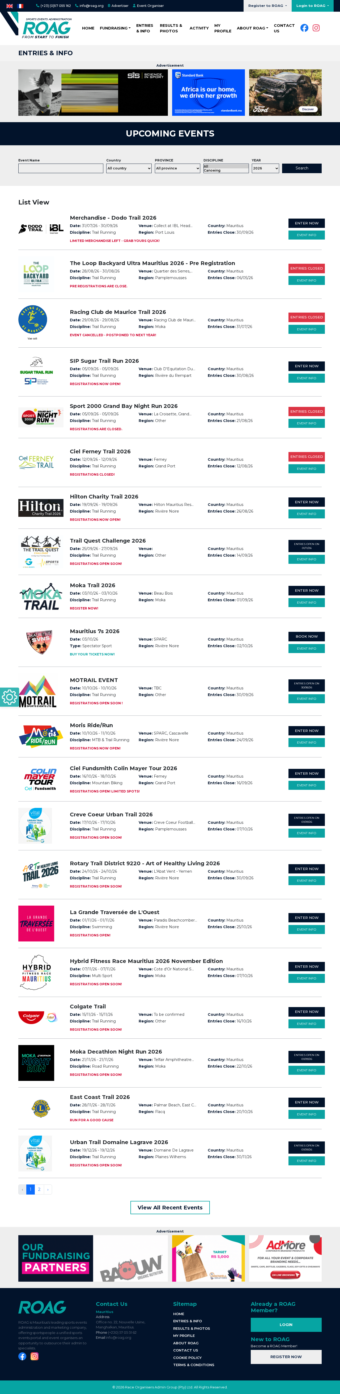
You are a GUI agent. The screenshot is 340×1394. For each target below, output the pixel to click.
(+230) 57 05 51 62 (122, 1332)
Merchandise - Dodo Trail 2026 (113, 218)
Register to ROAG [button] (266, 5)
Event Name (29, 160)
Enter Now (307, 223)
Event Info (306, 235)
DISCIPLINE (213, 160)
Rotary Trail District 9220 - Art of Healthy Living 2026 (145, 863)
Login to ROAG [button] (311, 5)
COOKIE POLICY (187, 1357)
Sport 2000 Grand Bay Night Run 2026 (124, 406)
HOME (88, 28)
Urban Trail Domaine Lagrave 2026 (119, 1142)
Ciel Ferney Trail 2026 (100, 451)
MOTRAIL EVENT (94, 680)
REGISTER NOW (286, 1356)
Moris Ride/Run (91, 725)
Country (113, 160)
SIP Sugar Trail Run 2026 (104, 361)
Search (302, 168)
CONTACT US (284, 28)
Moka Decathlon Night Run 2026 (116, 1051)
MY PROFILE (222, 28)
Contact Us (112, 1304)
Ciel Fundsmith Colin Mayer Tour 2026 (123, 768)
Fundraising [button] (114, 28)
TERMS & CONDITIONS (193, 1365)
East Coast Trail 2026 (100, 1097)
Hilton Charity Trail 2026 (104, 496)
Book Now (307, 636)
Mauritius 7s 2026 (95, 631)
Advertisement (170, 65)
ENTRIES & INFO (144, 28)
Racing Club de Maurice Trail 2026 (118, 312)
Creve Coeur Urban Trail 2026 (111, 814)
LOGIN (286, 1324)
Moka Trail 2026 (92, 585)
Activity (199, 28)
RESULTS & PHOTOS (171, 28)
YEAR (256, 160)
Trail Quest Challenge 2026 (108, 541)
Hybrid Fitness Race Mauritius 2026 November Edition (146, 961)
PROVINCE (164, 160)
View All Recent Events (170, 1207)
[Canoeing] (226, 170)
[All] (226, 166)
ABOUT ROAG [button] (251, 28)
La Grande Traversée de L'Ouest (114, 912)
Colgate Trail (88, 1006)
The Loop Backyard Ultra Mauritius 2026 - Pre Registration (152, 263)
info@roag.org (118, 1337)
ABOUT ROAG (186, 1343)
